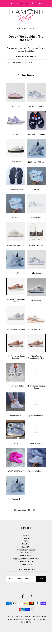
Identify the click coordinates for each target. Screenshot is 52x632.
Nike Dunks (36, 273)
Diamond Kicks (30, 616)
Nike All (16, 273)
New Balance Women (15, 245)
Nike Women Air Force (16, 330)
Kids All (36, 190)
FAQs (26, 541)
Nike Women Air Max (36, 329)
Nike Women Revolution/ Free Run (36, 357)
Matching (16, 218)
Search (26, 535)
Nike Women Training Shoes (36, 387)
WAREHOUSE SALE (16, 471)
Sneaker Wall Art (36, 443)
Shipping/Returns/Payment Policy (26, 558)
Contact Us (26, 547)
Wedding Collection (36, 471)
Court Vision (16, 162)
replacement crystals (36, 416)
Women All (16, 499)
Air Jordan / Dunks (36, 106)
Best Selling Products (36, 134)
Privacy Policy (26, 553)
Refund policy (26, 564)
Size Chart (26, 544)
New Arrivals (36, 218)
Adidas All (16, 107)
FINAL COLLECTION (36, 162)
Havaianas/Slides (16, 190)
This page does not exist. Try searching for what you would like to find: (26, 49)
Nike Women (36, 300)
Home (19, 28)
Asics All (15, 134)
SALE (16, 443)
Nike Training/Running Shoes (16, 300)
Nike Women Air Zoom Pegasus (16, 357)
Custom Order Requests (26, 550)
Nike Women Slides (16, 386)
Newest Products (36, 245)
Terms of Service (26, 556)
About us (26, 538)
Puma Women (15, 416)
